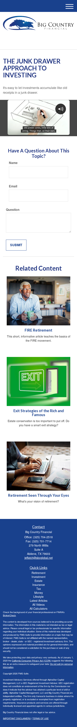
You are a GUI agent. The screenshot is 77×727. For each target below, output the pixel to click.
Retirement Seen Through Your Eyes (38, 495)
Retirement (38, 573)
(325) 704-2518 (41, 43)
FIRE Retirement (38, 330)
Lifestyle (38, 597)
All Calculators (38, 608)
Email (13, 186)
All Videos (38, 604)
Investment (38, 577)
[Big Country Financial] (38, 23)
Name (13, 163)
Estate (38, 581)
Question (13, 209)
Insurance (38, 585)
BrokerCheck (9, 615)
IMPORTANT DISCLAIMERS (17, 718)
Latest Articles (38, 601)
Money (38, 593)
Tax (38, 589)
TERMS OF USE (40, 718)
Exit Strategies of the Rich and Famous (38, 413)
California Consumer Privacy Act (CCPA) (31, 660)
